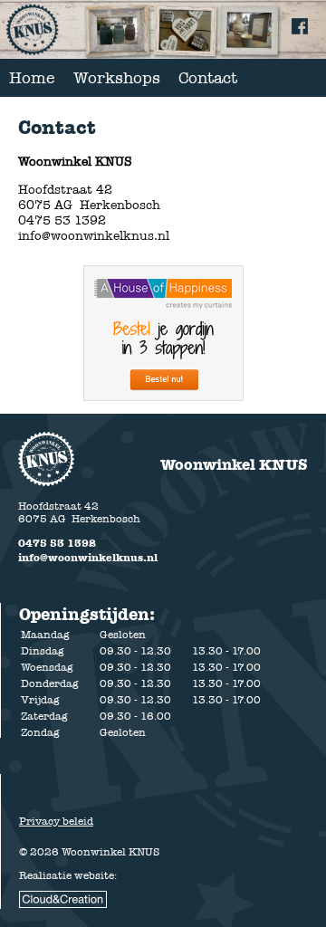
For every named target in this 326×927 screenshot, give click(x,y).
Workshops (116, 78)
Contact (207, 78)
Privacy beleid (56, 821)
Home (32, 78)
